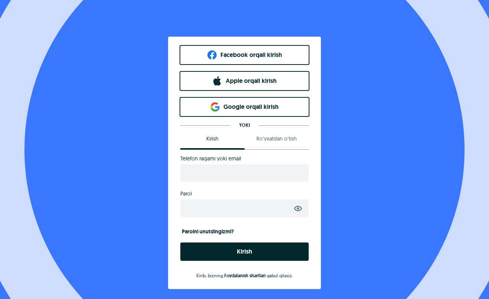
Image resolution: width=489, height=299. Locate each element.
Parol (186, 193)
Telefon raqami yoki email (210, 158)
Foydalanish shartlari (245, 276)
